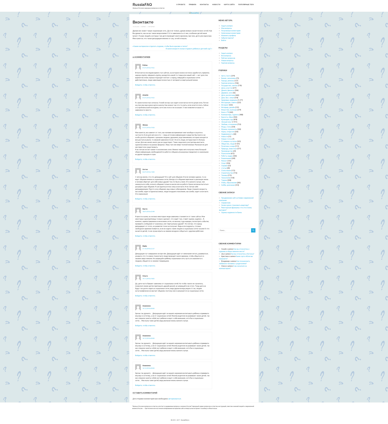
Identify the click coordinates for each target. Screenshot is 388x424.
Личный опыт (226, 122)
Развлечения (226, 158)
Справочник (225, 203)
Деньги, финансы (227, 90)
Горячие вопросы (228, 63)
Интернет (151, 26)
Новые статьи (226, 139)
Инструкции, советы (229, 102)
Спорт (223, 163)
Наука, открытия (227, 132)
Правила (192, 4)
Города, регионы (227, 81)
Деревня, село (226, 93)
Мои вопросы (226, 28)
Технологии (225, 178)
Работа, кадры (227, 156)
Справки (224, 166)
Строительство (227, 173)
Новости (216, 4)
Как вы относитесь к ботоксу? (242, 254)
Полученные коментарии (230, 31)
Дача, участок (226, 88)
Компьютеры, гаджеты (230, 115)
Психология (225, 153)
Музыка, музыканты (229, 129)
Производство (227, 151)
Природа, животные (229, 149)
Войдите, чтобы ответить (145, 85)
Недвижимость (227, 134)
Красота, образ (227, 117)
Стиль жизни (226, 170)
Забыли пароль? (227, 38)
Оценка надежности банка (231, 212)
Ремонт (224, 161)
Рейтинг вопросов (228, 58)
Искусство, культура (229, 110)
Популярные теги (246, 4)
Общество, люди (227, 144)
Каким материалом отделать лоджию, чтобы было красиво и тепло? (161, 46)
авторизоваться (174, 399)
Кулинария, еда (227, 119)
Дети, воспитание (228, 95)
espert (143, 26)
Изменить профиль (228, 35)
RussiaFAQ (142, 4)
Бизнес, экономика (228, 78)
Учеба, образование (229, 183)
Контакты (204, 4)
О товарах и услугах (229, 141)
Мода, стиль (226, 127)
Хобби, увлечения (228, 185)
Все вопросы (226, 56)
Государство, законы (229, 85)
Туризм (224, 180)
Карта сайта (229, 4)
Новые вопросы (227, 60)
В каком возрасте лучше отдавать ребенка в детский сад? (188, 49)
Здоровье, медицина (229, 100)
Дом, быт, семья (227, 98)
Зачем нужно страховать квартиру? (235, 205)
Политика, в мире (228, 146)
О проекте (180, 4)
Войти (223, 40)
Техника (224, 175)
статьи (224, 168)
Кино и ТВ (225, 112)
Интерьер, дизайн (228, 107)
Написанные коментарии (230, 33)
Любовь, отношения (229, 124)
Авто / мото (226, 76)
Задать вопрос (227, 26)
